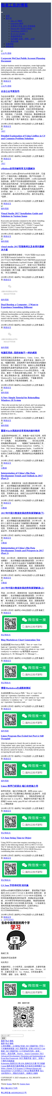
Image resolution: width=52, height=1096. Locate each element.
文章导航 (10, 44)
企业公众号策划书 (10, 91)
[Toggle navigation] (2, 12)
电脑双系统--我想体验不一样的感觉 (19, 352)
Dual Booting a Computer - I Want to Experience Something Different (19, 305)
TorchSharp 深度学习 (19, 31)
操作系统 (5, 209)
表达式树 (14, 41)
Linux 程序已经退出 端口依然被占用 (19, 786)
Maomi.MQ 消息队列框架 (21, 29)
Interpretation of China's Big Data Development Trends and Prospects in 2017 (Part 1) (22, 550)
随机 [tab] (12, 1041)
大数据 (4, 468)
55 (13, 920)
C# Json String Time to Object (16, 838)
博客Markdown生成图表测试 (16, 688)
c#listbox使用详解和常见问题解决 (18, 168)
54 (11, 920)
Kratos (9, 1084)
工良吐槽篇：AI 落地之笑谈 (13, 1046)
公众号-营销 (6, 53)
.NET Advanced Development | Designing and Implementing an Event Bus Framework (23, 1056)
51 (5, 920)
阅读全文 (7, 81)
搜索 (3, 1038)
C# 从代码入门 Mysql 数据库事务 (25, 1071)
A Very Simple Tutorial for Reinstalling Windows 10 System (20, 399)
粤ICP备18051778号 (9, 1088)
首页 (8, 16)
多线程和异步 (16, 36)
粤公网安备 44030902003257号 (14, 1093)
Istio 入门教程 (16, 21)
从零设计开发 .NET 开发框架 (23, 26)
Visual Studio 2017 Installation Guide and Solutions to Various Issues (22, 214)
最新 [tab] (3, 1041)
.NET (3, 131)
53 (9, 920)
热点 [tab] (7, 1041)
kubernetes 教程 (17, 23)
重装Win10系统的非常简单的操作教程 (20, 430)
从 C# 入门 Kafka (18, 34)
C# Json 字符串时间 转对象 (15, 885)
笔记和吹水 (6, 635)
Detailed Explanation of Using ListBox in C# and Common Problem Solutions (23, 137)
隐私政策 (10, 46)
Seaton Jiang (25, 1084)
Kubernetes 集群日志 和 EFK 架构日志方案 (19, 1063)
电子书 (9, 18)
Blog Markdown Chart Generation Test (20, 640)
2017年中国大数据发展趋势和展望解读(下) (22, 513)
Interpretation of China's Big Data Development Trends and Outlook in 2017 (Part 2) (22, 476)
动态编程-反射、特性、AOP (23, 39)
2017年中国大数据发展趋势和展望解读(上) (22, 588)
